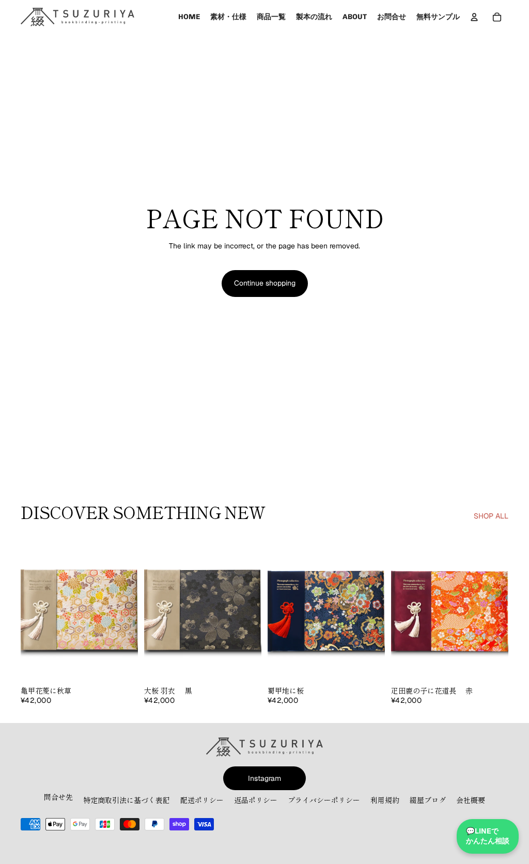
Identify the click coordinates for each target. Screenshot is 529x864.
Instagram (264, 778)
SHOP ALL (491, 516)
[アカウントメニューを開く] (474, 17)
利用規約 (384, 800)
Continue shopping (264, 283)
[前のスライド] (29, 607)
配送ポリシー (202, 800)
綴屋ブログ (428, 800)
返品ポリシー (255, 800)
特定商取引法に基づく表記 (126, 800)
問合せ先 (58, 796)
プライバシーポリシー (324, 800)
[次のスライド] (130, 607)
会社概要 (470, 800)
